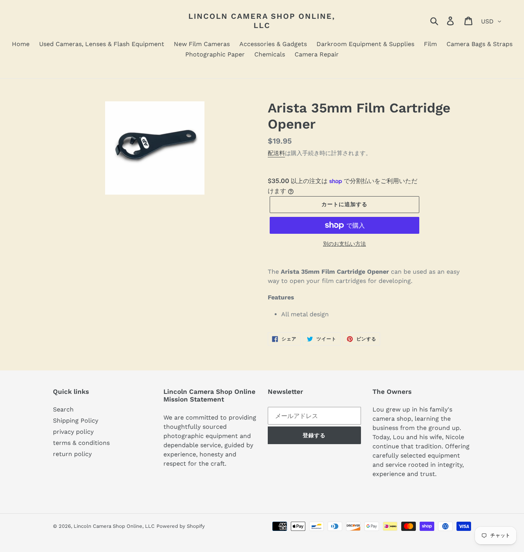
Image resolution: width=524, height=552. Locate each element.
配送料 (276, 153)
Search (63, 409)
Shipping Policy (75, 420)
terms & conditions (81, 442)
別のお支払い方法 (344, 244)
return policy (72, 454)
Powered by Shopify (181, 526)
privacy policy (73, 431)
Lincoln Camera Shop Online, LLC (261, 21)
